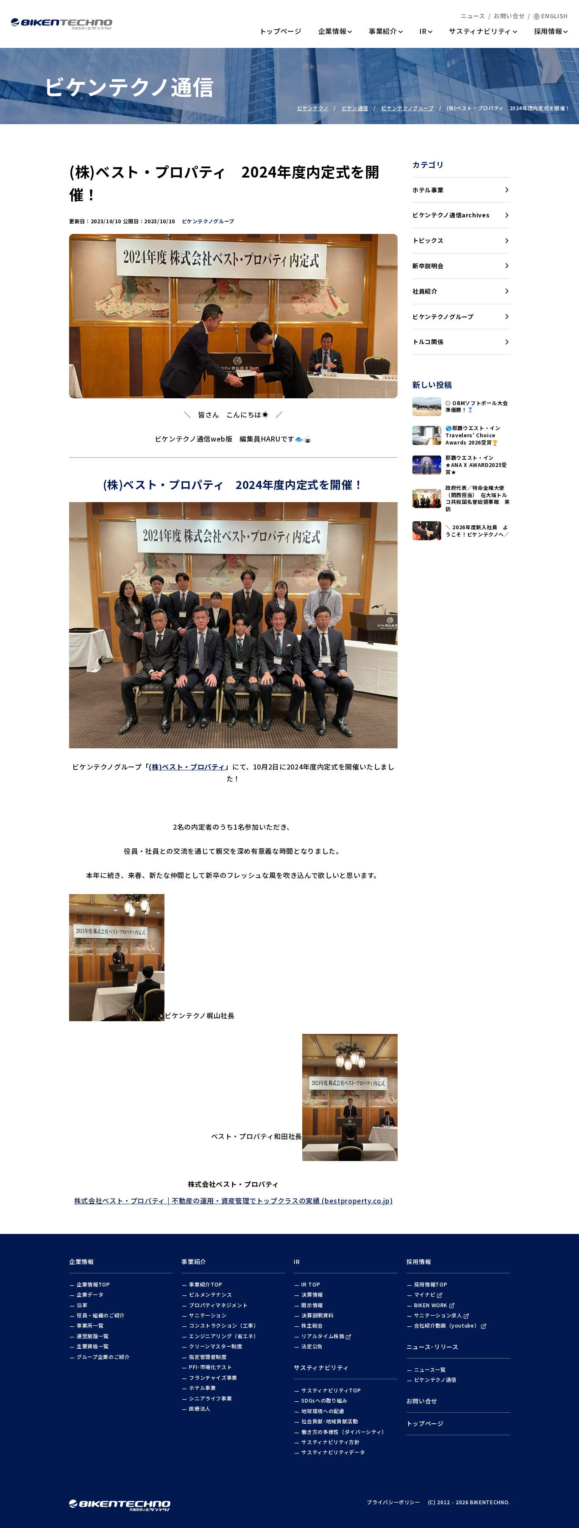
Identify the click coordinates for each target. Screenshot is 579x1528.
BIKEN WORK (431, 1305)
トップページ (280, 31)
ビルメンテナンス (210, 1294)
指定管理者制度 (208, 1356)
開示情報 (312, 1305)
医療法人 (200, 1408)
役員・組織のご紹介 (101, 1315)
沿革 (82, 1305)
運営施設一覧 (93, 1335)
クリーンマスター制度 (215, 1346)
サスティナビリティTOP (331, 1390)
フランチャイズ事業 (213, 1377)
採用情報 (548, 31)
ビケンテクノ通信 (435, 1379)
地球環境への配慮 (322, 1410)
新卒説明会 (427, 265)
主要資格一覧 (93, 1346)
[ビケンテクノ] (119, 1502)
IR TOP (310, 1284)
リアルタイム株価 (322, 1335)
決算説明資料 (317, 1315)
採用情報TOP (431, 1284)
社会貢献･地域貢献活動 (329, 1421)
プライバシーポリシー (393, 1502)
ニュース (473, 15)
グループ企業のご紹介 (103, 1356)
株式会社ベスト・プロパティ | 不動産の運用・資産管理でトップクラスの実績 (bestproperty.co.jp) (233, 1200)
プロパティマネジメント (218, 1305)
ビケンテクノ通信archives (451, 215)
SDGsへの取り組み (324, 1400)
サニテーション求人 (438, 1315)
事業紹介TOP (206, 1284)
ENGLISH (554, 15)
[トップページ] (61, 24)
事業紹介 (383, 31)
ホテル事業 (427, 190)
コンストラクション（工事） (224, 1325)
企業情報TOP (93, 1284)
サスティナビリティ (480, 31)
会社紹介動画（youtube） (447, 1325)
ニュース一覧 (430, 1369)
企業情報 (332, 31)
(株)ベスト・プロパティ (187, 766)
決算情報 (312, 1294)
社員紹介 (424, 291)
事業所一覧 (90, 1325)
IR (425, 31)
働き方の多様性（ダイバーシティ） (344, 1431)
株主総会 (312, 1325)
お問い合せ (509, 15)
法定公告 (312, 1346)
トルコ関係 (427, 341)
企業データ (90, 1294)
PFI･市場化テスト (210, 1366)
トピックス (427, 240)
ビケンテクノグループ (443, 316)
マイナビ (425, 1294)
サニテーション (208, 1315)
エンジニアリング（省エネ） (224, 1335)
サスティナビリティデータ (333, 1452)
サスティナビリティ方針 (330, 1441)
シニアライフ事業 (210, 1398)
